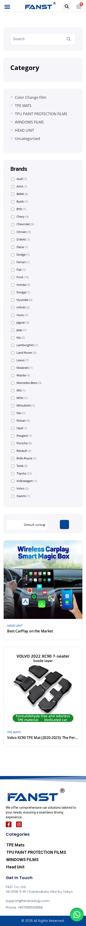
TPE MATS (14, 732)
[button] (7, 6)
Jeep (21, 330)
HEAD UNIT (14, 626)
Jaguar (23, 322)
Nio (21, 413)
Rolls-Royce (26, 458)
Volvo (22, 488)
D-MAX (23, 239)
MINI (22, 398)
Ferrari (23, 262)
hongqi (23, 292)
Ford (23, 277)
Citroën (24, 232)
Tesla (22, 466)
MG (21, 390)
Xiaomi (23, 496)
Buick (22, 201)
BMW (22, 194)
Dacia (22, 247)
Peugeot (24, 436)
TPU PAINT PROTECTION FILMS (36, 852)
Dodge (23, 255)
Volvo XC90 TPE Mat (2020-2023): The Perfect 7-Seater (43, 737)
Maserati (25, 368)
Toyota (24, 473)
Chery (23, 217)
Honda (23, 285)
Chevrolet (25, 224)
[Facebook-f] (8, 824)
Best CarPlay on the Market (30, 631)
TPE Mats (15, 845)
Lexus (23, 360)
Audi (22, 179)
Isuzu (22, 315)
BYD (21, 209)
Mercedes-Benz (29, 383)
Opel (22, 428)
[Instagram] (19, 824)
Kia (21, 338)
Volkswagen (27, 481)
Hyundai (24, 300)
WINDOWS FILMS (22, 859)
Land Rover (26, 353)
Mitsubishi (26, 405)
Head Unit (15, 866)
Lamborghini (27, 345)
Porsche (24, 443)
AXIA (22, 186)
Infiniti (23, 307)
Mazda (23, 375)
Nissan (23, 421)
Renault (24, 451)
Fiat (21, 270)
